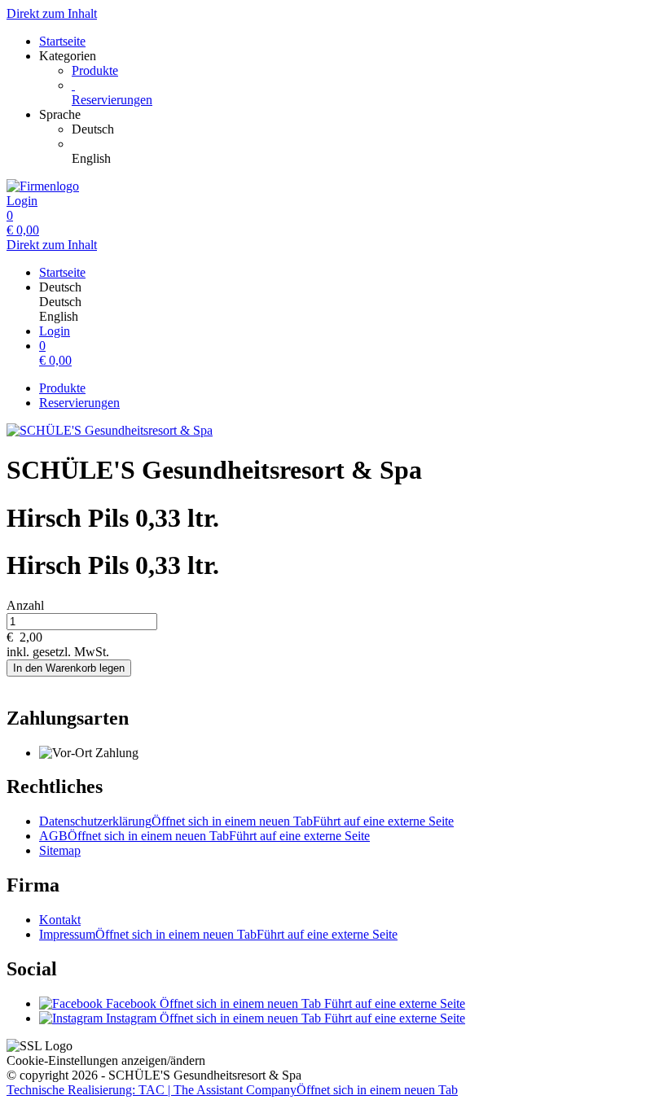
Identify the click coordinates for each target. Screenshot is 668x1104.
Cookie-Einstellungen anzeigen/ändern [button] (106, 1060)
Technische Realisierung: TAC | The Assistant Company (232, 1090)
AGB (204, 836)
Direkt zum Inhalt (52, 13)
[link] (366, 129)
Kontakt (60, 920)
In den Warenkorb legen (69, 668)
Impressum (218, 934)
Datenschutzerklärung (246, 821)
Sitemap (60, 850)
